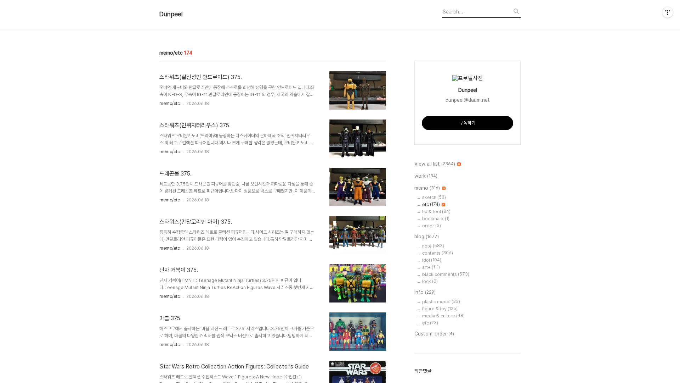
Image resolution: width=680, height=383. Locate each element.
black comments (445, 274)
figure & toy (440, 308)
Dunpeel (171, 14)
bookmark (435, 218)
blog (426, 236)
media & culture (443, 315)
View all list (434, 164)
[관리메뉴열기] (667, 12)
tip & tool (436, 211)
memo (427, 188)
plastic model (441, 301)
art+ (431, 267)
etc (431, 204)
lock (430, 281)
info (425, 292)
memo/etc (169, 103)
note (433, 246)
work (425, 176)
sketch (434, 197)
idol (431, 260)
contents (437, 253)
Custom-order (434, 334)
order (431, 225)
